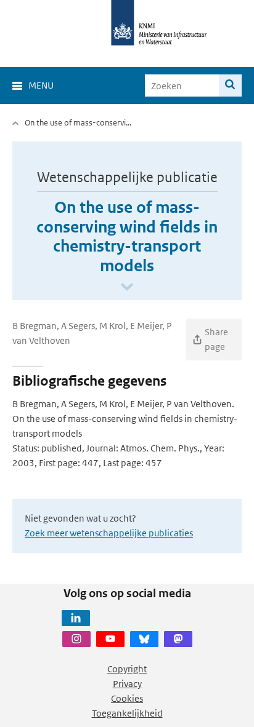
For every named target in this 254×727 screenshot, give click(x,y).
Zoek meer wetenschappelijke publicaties (109, 533)
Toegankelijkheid (127, 713)
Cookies (127, 698)
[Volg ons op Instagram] (76, 639)
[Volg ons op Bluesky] (144, 639)
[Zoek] (230, 85)
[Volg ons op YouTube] (110, 639)
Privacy (127, 683)
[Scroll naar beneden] (127, 287)
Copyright (127, 669)
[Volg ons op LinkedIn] (75, 618)
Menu (41, 85)
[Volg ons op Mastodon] (178, 639)
